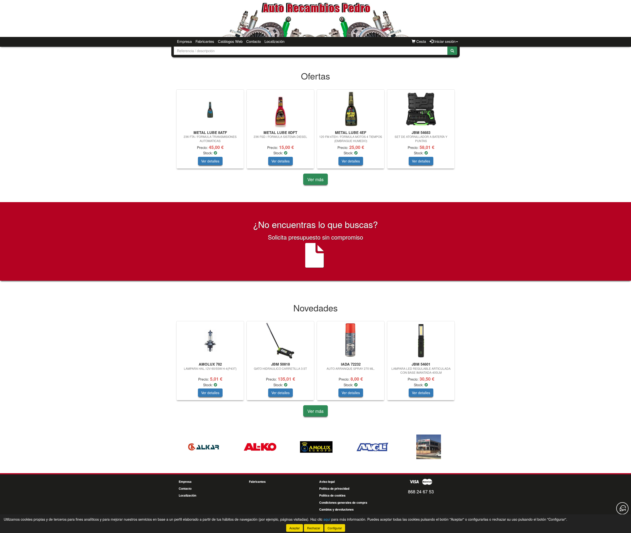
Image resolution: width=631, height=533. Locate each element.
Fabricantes (204, 41)
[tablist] (315, 131)
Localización (274, 41)
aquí (326, 519)
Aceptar (294, 528)
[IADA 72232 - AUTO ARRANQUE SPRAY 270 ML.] (351, 340)
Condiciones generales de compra (343, 502)
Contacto (253, 41)
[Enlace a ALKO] (228, 447)
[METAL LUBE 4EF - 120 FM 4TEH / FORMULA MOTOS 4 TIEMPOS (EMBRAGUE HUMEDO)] (351, 109)
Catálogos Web (230, 41)
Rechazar (313, 528)
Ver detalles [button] (210, 161)
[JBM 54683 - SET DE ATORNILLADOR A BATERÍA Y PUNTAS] (421, 109)
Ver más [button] (315, 179)
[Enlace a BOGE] (452, 447)
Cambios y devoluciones (336, 509)
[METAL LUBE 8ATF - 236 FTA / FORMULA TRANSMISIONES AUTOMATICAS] (210, 109)
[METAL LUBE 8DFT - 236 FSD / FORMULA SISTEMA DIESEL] (280, 109)
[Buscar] (452, 51)
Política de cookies (332, 495)
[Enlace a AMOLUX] (284, 447)
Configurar (335, 528)
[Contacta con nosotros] (622, 508)
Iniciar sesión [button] (444, 41)
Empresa (184, 41)
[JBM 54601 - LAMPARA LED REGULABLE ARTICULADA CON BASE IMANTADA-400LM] (421, 340)
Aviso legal (327, 481)
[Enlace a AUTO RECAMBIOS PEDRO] (396, 447)
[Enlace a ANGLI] (340, 447)
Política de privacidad (334, 488)
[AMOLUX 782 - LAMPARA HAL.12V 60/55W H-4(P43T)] (210, 340)
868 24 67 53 (421, 491)
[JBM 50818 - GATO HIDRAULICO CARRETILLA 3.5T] (280, 340)
